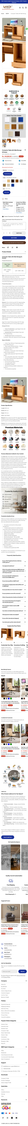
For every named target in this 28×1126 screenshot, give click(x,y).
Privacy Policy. (6, 977)
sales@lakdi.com (7, 954)
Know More (5, 209)
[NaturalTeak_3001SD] (16, 180)
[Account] (20, 8)
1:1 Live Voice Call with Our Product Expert (14, 242)
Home (2, 13)
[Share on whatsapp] (12, 247)
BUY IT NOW (14, 237)
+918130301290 (6, 1068)
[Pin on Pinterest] (17, 247)
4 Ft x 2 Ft (6, 192)
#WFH (7, 13)
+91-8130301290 (8, 950)
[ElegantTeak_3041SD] (4, 185)
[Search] (23, 8)
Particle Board (7, 173)
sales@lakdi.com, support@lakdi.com (11, 1066)
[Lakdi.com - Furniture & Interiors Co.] (10, 857)
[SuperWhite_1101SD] (4, 180)
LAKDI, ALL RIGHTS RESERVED (12, 1123)
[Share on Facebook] (8, 247)
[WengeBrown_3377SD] (12, 180)
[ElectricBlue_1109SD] (12, 185)
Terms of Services (21, 975)
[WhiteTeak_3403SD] (8, 185)
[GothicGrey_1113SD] (21, 180)
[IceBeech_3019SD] (8, 180)
